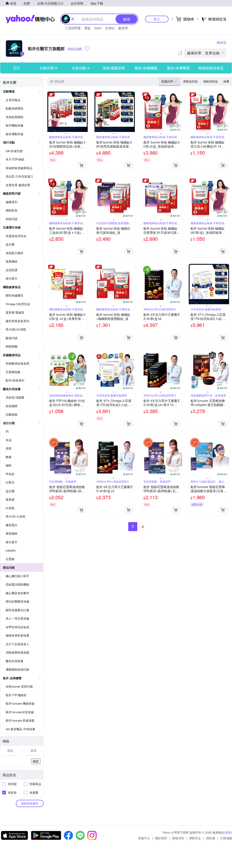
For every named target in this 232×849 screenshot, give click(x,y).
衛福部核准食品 (211, 68)
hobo (98, 27)
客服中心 (144, 838)
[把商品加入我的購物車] (81, 165)
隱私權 (210, 838)
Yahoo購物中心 (30, 19)
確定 (36, 761)
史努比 (110, 27)
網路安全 (195, 838)
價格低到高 (190, 81)
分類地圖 (226, 838)
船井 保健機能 (146, 68)
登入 (156, 19)
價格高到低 (210, 81)
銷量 (226, 81)
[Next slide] (85, 111)
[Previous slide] (50, 111)
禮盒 (87, 27)
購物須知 (178, 838)
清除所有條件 (30, 803)
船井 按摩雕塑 (178, 68)
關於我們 (161, 838)
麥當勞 (123, 27)
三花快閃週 (73, 27)
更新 (228, 832)
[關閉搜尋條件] (72, 19)
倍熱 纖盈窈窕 (113, 68)
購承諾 (221, 42)
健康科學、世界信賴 (203, 53)
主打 (16, 68)
